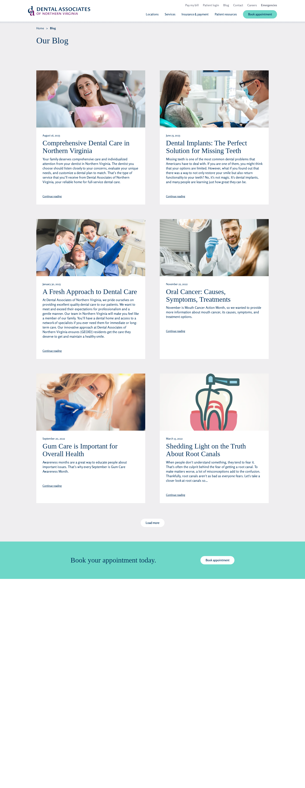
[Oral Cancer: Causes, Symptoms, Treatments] (214, 247)
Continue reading (52, 196)
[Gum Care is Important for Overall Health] (90, 402)
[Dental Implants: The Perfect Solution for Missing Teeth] (214, 98)
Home (40, 28)
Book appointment (217, 560)
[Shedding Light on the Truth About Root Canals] (214, 402)
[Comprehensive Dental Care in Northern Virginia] (90, 98)
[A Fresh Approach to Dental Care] (90, 247)
